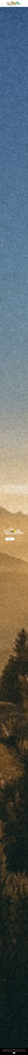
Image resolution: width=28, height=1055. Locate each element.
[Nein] (26, 1051)
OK (14, 1052)
